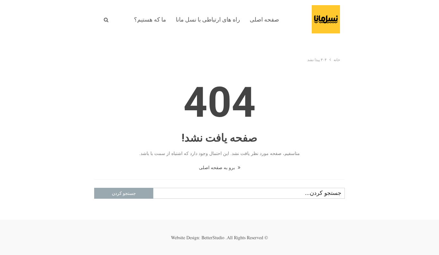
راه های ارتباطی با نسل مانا (208, 19)
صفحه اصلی (264, 19)
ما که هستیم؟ (150, 19)
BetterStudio (213, 237)
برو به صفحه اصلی (217, 167)
